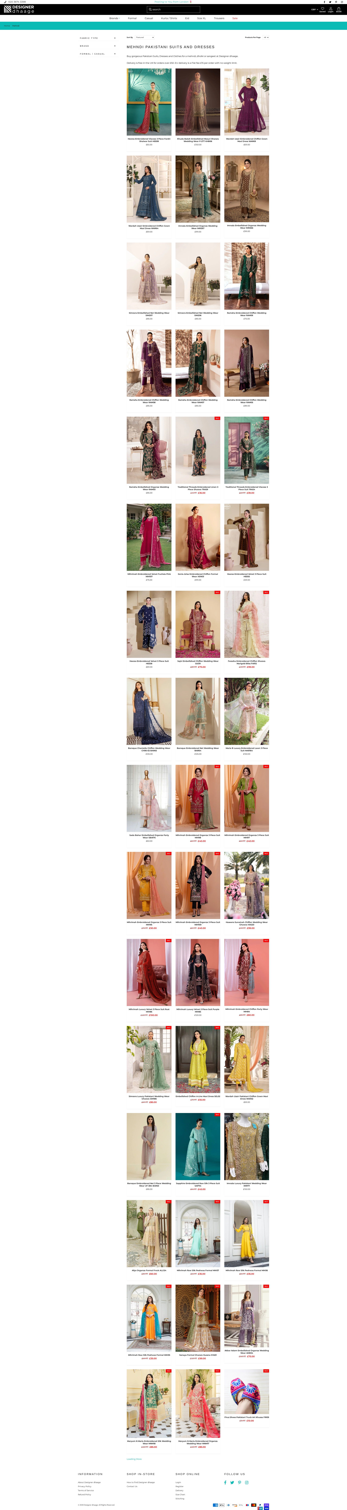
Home (7, 26)
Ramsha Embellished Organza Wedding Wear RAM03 (149, 488)
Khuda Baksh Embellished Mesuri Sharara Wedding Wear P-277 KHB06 (198, 140)
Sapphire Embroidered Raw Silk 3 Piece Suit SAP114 (198, 1184)
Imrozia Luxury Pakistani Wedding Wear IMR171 (247, 1184)
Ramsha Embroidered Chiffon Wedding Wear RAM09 (246, 314)
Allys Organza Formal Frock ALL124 (149, 1270)
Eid (187, 18)
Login (178, 1482)
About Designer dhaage (89, 1482)
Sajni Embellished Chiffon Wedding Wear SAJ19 (198, 662)
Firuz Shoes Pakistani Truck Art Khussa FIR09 (246, 1417)
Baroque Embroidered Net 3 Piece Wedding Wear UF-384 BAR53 (149, 1184)
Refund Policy (84, 1494)
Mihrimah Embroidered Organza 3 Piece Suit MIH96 (149, 923)
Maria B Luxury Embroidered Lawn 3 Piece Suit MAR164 (247, 749)
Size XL (201, 18)
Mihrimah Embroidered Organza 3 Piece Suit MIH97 (246, 836)
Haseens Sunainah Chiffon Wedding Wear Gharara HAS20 (247, 923)
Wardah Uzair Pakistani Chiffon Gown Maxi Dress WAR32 (246, 1097)
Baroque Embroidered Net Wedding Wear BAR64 (198, 749)
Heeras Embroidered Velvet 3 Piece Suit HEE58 (149, 662)
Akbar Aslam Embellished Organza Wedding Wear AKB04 (247, 1351)
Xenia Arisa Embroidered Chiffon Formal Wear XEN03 (198, 575)
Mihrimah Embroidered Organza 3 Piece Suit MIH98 (198, 836)
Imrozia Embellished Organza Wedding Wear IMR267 (197, 227)
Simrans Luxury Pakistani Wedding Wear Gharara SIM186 (149, 1097)
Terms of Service (86, 1490)
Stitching (180, 1498)
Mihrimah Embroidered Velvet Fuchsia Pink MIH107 (149, 575)
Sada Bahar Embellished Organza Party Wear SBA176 (149, 836)
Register (180, 1486)
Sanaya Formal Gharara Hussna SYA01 (198, 1355)
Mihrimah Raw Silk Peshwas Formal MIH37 (198, 1270)
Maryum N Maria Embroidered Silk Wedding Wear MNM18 (149, 1442)
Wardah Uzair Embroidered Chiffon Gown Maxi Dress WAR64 (149, 227)
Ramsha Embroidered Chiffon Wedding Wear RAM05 (246, 401)
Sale (235, 18)
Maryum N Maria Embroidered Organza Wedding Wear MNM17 (198, 1442)
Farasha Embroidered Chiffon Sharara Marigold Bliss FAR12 (246, 662)
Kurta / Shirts (169, 18)
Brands (113, 18)
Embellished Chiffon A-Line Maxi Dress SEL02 (198, 1096)
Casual (149, 18)
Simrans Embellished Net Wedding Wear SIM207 (149, 314)
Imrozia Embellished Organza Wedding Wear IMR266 (246, 226)
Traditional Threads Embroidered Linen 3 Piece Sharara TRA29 (198, 488)
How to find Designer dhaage (141, 1482)
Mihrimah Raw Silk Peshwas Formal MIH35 (149, 1355)
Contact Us (132, 1486)
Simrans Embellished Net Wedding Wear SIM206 (198, 314)
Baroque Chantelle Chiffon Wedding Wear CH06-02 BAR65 (149, 749)
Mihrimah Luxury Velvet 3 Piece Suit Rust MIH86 (149, 1010)
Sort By (130, 37)
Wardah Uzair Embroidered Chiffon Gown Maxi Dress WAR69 (246, 140)
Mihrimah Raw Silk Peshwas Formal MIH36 (247, 1270)
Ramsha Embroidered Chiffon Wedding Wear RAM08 (149, 401)
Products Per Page (253, 37)
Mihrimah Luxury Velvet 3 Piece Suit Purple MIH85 (197, 1010)
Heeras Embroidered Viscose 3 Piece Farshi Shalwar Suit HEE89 (149, 140)
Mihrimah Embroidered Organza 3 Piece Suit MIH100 (198, 923)
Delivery (179, 1490)
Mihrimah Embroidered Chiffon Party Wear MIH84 (246, 1010)
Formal (132, 18)
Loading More (134, 1459)
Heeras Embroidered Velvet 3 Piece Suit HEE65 (246, 575)
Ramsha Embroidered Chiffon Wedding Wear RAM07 (198, 401)
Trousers (219, 18)
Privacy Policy (84, 1486)
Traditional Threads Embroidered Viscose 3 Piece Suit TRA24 (247, 488)
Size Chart (180, 1494)
